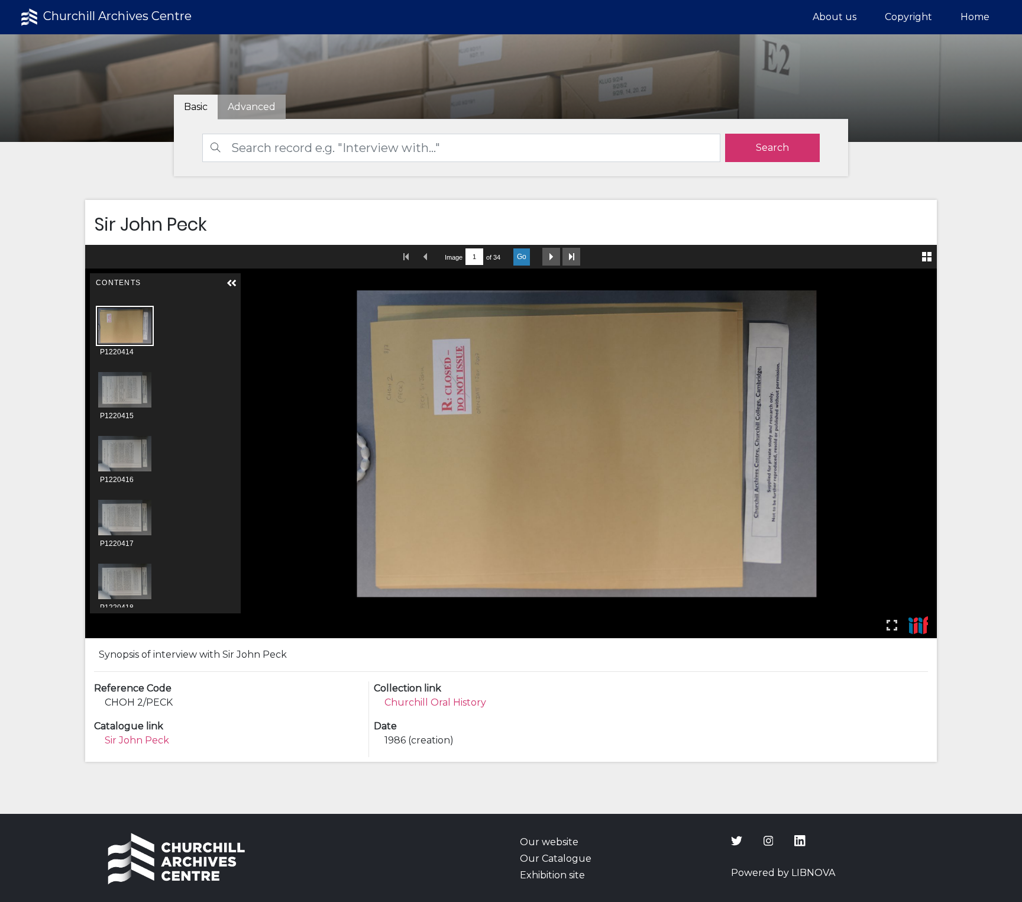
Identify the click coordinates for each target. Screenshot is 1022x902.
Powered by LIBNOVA (783, 872)
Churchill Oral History (435, 702)
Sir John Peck (137, 740)
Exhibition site (552, 875)
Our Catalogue (555, 858)
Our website (549, 842)
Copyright (908, 16)
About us (834, 16)
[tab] (252, 107)
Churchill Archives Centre (116, 16)
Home (974, 16)
